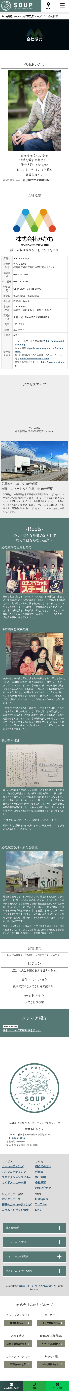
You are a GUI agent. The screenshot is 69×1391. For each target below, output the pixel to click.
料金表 (39, 1171)
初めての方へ (43, 1166)
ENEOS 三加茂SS (51, 1343)
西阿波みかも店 (18, 1364)
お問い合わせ (43, 1187)
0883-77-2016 (18, 1138)
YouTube (41, 1204)
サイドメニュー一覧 (14, 1182)
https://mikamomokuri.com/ (34, 358)
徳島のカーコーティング (16, 1204)
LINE (38, 1209)
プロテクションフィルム (16, 1177)
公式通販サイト (51, 1364)
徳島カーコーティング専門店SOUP (36, 1286)
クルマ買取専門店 (51, 1323)
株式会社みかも (18, 1323)
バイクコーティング (14, 1171)
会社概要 (40, 1182)
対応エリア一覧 (11, 1199)
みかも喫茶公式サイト (18, 1343)
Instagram (41, 1199)
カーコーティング (12, 1166)
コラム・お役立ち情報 (15, 1209)
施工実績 (40, 1177)
